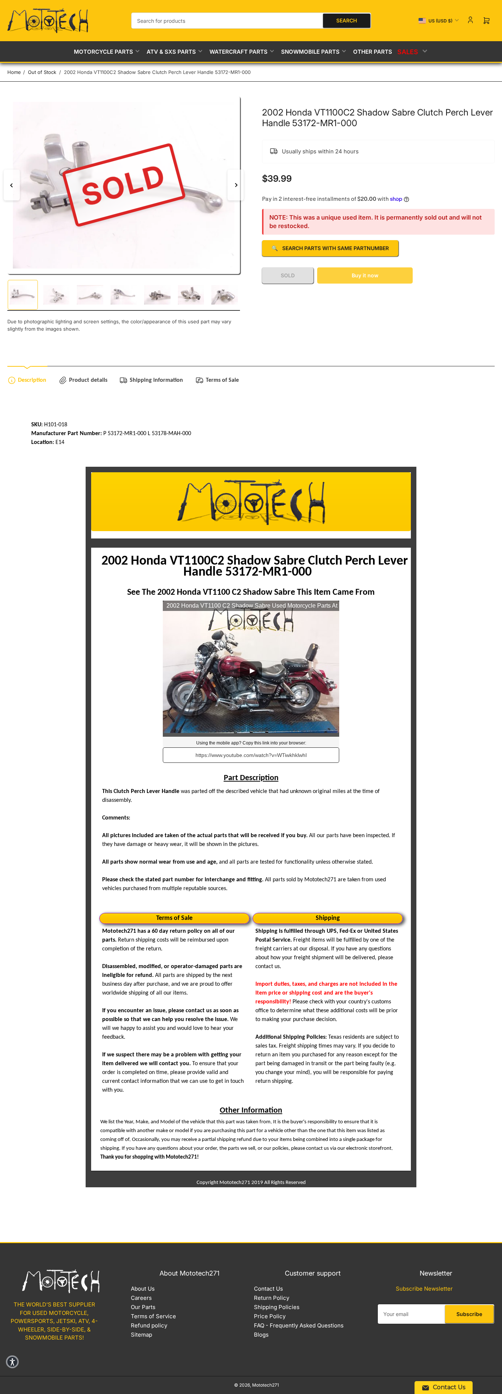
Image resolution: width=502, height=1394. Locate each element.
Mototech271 (265, 1385)
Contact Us (268, 1288)
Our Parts (143, 1307)
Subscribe (469, 1314)
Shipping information (156, 380)
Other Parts (372, 51)
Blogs (261, 1334)
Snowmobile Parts (310, 51)
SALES (408, 51)
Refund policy (149, 1325)
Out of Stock (42, 72)
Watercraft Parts (238, 51)
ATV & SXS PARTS (171, 51)
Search (346, 20)
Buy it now (365, 275)
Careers (141, 1297)
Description (32, 380)
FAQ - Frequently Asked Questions (299, 1325)
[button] (12, 1361)
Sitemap (141, 1334)
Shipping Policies (277, 1307)
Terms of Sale (222, 380)
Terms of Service (153, 1316)
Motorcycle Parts (103, 51)
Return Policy (271, 1297)
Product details (88, 380)
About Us (143, 1288)
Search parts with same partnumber (330, 248)
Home (14, 72)
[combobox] (251, 21)
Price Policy (270, 1316)
